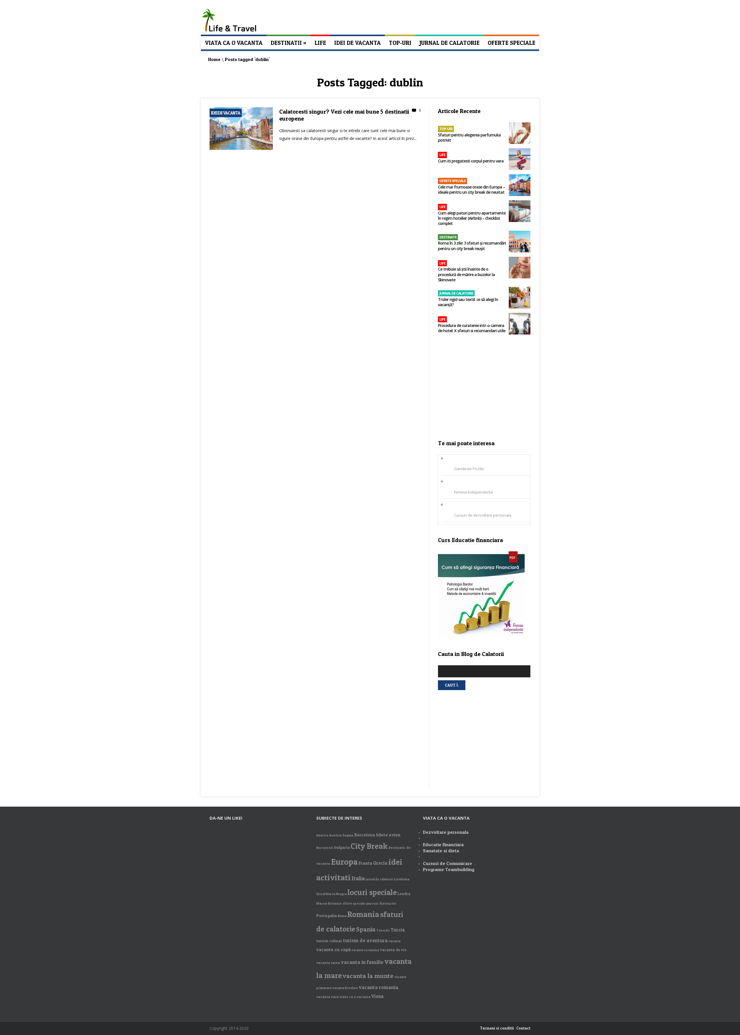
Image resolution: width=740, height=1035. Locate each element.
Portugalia (326, 915)
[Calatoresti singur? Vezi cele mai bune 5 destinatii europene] (241, 148)
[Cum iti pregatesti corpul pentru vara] (519, 159)
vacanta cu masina (365, 950)
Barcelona (364, 835)
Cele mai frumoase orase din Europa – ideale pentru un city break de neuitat (471, 189)
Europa (344, 861)
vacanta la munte (368, 975)
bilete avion (388, 835)
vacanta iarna (328, 962)
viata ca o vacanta (355, 997)
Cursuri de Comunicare (447, 863)
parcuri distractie (381, 903)
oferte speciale (354, 903)
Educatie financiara (443, 844)
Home (214, 59)
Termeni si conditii (497, 1028)
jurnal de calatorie (379, 879)
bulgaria (342, 847)
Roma (342, 916)
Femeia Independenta (473, 492)
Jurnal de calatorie (449, 42)
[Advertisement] (484, 389)
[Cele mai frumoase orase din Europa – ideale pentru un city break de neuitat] (519, 185)
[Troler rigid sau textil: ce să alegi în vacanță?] (519, 298)
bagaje (348, 835)
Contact (523, 1028)
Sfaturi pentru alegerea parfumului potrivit (469, 137)
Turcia (398, 930)
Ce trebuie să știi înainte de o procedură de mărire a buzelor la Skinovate (466, 274)
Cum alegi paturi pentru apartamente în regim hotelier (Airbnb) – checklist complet (472, 218)
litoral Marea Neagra (331, 894)
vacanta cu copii (333, 949)
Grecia (380, 863)
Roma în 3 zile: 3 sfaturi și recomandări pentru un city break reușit (472, 246)
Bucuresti (324, 847)
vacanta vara (327, 997)
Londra (403, 893)
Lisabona (401, 879)
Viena (377, 996)
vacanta (394, 941)
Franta (365, 863)
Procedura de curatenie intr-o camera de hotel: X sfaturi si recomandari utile (471, 328)
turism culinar (329, 940)
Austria (335, 835)
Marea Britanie (329, 903)
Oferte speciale (511, 42)
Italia (358, 878)
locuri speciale (372, 892)
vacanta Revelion (345, 988)
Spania (365, 929)
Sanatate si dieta (441, 850)
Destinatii (288, 42)
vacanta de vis (393, 949)
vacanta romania (378, 987)
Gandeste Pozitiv (469, 468)
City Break (369, 846)
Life (320, 42)
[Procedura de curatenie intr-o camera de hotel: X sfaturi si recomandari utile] (519, 324)
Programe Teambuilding (448, 869)
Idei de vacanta (357, 42)
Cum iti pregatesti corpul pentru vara (471, 161)
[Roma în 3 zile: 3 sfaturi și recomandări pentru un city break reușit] (519, 242)
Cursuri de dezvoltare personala (482, 515)
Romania (363, 914)
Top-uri (400, 42)
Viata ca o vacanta (233, 42)
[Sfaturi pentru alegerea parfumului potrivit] (519, 133)
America (322, 835)
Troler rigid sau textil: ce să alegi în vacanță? (468, 302)
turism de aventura (365, 940)
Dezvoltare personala (446, 832)
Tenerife (383, 930)
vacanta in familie (362, 962)
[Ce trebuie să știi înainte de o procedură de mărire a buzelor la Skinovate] (519, 268)
